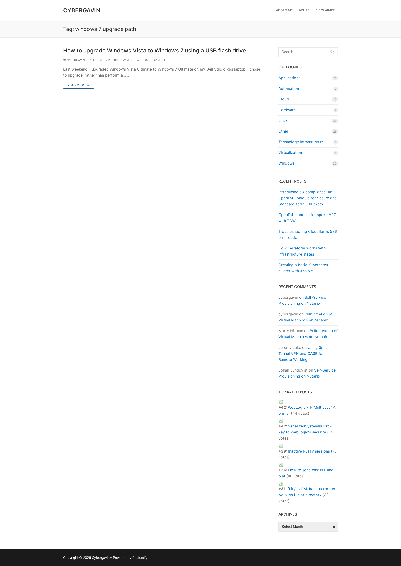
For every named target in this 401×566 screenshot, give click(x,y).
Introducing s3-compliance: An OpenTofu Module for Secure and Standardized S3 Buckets (307, 198)
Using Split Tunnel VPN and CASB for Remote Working (302, 353)
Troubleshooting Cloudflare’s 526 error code (307, 234)
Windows (133, 60)
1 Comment (156, 60)
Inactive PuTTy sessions (309, 451)
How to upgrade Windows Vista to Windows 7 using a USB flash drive (154, 50)
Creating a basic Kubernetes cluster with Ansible (303, 267)
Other (283, 131)
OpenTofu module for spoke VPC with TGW (307, 217)
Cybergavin (81, 10)
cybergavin (75, 60)
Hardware (287, 109)
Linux (283, 120)
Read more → (78, 85)
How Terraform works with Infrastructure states (302, 251)
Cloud (283, 99)
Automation (288, 88)
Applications (289, 77)
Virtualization (290, 152)
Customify (140, 558)
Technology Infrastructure (301, 141)
